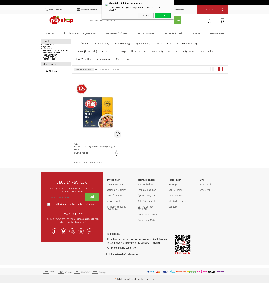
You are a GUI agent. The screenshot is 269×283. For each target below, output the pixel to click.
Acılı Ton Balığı (122, 43)
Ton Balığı (48, 33)
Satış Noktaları (145, 184)
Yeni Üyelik (205, 184)
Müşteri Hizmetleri (178, 201)
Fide (76, 144)
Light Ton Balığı (143, 43)
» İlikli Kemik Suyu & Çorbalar (54, 50)
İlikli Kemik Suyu (101, 43)
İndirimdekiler (176, 195)
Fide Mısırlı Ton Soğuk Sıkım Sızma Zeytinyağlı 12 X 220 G (96, 147)
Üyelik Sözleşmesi (147, 195)
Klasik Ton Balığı (164, 43)
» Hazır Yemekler (49, 54)
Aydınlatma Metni (147, 220)
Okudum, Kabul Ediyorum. (74, 204)
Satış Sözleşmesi (146, 201)
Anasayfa (173, 184)
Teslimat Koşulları (147, 189)
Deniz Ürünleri (114, 195)
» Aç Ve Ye (45, 46)
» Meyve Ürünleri (49, 56)
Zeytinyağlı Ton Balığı (86, 51)
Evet (162, 15)
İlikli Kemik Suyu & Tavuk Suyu (116, 207)
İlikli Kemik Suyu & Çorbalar (80, 33)
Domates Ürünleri (115, 184)
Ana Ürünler (206, 51)
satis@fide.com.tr (89, 9)
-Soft (118, 279)
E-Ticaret (125, 279)
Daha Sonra (146, 15)
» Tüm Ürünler (47, 44)
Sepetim (173, 206)
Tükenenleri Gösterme (109, 69)
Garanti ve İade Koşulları (145, 207)
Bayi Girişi (209, 9)
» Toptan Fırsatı (48, 58)
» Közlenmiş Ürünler (50, 52)
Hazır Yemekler (146, 33)
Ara (177, 20)
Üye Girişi (205, 189)
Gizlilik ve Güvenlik (147, 214)
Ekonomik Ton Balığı (187, 43)
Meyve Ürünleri (173, 33)
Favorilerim (178, 9)
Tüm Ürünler (82, 43)
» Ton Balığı (46, 48)
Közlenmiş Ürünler (117, 33)
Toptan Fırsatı (218, 33)
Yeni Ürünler (175, 189)
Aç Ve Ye (196, 33)
